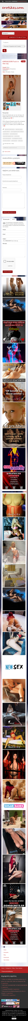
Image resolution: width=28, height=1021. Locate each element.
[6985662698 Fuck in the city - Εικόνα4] (14, 104)
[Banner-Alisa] (14, 516)
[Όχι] (26, 1014)
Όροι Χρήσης (6, 960)
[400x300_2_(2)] (14, 489)
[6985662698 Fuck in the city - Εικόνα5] (18, 104)
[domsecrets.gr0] (14, 906)
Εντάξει (14, 1018)
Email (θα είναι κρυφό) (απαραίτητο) (10, 181)
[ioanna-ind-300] (14, 563)
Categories (8, 968)
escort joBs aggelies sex (8, 136)
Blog (5, 954)
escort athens (6, 133)
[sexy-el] (14, 631)
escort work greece (7, 138)
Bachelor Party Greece (10, 129)
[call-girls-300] (14, 427)
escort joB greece (13, 133)
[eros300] (14, 471)
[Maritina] (14, 802)
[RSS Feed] (2, 1)
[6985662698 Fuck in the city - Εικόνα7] (7, 108)
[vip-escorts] (14, 320)
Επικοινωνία (6, 957)
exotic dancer (14, 140)
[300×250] (14, 296)
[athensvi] (14, 749)
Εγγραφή (20, 1)
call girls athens (6, 131)
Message (5, 243)
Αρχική (3, 55)
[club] (14, 725)
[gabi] (14, 778)
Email (4, 234)
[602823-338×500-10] (14, 853)
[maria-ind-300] (14, 539)
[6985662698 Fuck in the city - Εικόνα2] (8, 104)
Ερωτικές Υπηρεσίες (9, 55)
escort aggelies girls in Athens (17, 131)
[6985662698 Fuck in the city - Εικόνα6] (4, 108)
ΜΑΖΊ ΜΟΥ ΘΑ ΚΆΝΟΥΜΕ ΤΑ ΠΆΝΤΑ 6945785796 (14, 985)
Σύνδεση (24, 1)
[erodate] (14, 447)
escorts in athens (6, 140)
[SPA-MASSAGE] (14, 586)
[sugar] (14, 809)
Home (5, 949)
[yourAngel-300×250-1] (14, 362)
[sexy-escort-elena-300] (14, 827)
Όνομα (4, 229)
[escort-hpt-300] (14, 702)
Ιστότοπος (5, 187)
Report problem (7, 151)
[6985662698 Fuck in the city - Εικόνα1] (4, 104)
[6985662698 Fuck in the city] (12, 88)
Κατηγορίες (6, 952)
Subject (4, 238)
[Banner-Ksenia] (14, 654)
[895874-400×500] (14, 883)
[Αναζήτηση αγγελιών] (4, 50)
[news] (14, 678)
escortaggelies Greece (17, 138)
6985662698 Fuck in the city (11, 62)
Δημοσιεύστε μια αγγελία (17, 37)
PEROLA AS (5, 995)
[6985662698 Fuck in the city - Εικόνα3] (11, 104)
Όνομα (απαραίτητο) (7, 174)
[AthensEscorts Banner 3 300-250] (14, 401)
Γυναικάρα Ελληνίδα (7, 989)
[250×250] (12, 926)
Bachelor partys (19, 129)
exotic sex (20, 140)
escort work (16, 136)
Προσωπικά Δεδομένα (7, 971)
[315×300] (14, 342)
